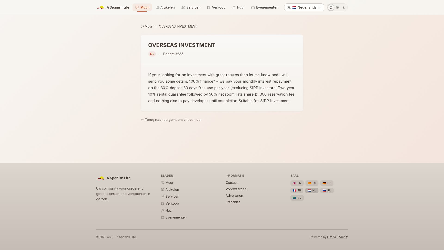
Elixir (330, 237)
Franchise (233, 202)
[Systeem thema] (331, 7)
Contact (231, 182)
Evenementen (267, 7)
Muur (144, 7)
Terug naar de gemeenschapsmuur (173, 120)
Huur (241, 7)
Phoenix (342, 237)
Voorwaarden (236, 189)
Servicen (193, 7)
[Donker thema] (344, 7)
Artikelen (167, 7)
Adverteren (234, 195)
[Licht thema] (337, 7)
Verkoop (218, 7)
